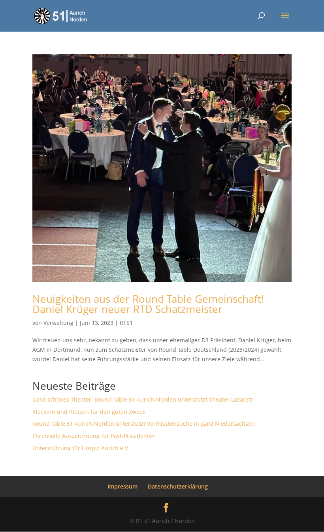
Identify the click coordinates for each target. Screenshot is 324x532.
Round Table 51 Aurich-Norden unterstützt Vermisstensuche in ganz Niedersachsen (143, 423)
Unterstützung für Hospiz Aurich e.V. (80, 448)
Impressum (122, 486)
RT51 (126, 322)
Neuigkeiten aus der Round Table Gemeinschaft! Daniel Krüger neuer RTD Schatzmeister (148, 304)
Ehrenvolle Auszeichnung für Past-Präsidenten (94, 436)
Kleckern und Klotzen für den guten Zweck (88, 411)
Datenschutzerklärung (178, 486)
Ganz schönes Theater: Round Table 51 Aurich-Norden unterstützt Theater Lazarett (142, 399)
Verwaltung (58, 322)
